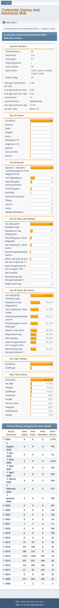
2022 (7, 519)
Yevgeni (9, 132)
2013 (7, 560)
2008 (7, 583)
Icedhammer (36, 101)
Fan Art (8, 204)
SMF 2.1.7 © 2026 (23, 605)
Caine (7, 128)
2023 (7, 514)
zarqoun (9, 124)
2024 (7, 510)
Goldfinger (10, 367)
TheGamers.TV (12, 140)
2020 (7, 528)
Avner (8, 208)
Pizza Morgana (12, 188)
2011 (7, 569)
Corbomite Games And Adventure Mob (20, 11)
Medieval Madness (14, 212)
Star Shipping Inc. (13, 177)
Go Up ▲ (40, 601)
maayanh (9, 407)
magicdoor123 (12, 144)
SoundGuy (10, 120)
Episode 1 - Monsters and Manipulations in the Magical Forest (17, 170)
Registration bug (13, 283)
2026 (7, 439)
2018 (7, 537)
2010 (7, 574)
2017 (7, 542)
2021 (7, 523)
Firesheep (10, 395)
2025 (7, 505)
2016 (7, 546)
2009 (7, 579)
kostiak (8, 399)
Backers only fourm (14, 330)
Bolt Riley (9, 192)
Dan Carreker (11, 151)
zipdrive (9, 148)
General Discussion (14, 196)
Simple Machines (37, 605)
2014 (7, 556)
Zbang (8, 200)
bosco (8, 136)
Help (17, 601)
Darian (8, 155)
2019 (7, 533)
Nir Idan (9, 383)
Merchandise (11, 272)
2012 (7, 565)
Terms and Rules (27, 601)
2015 (7, 551)
